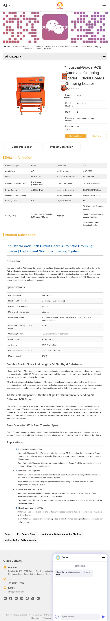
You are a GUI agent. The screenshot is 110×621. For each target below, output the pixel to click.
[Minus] (103, 557)
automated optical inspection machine (62, 534)
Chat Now (96, 136)
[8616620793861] (33, 599)
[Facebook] (11, 599)
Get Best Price (75, 136)
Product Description (61, 147)
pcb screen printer (26, 534)
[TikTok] (27, 599)
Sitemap (23, 615)
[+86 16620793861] (38, 599)
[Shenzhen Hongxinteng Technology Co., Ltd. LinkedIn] (22, 599)
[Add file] (57, 617)
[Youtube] (16, 599)
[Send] (103, 617)
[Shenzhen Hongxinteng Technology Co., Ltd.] (56, 5)
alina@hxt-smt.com (16, 592)
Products (18, 46)
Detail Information (22, 147)
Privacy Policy (12, 615)
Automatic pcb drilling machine (21, 540)
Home (9, 46)
